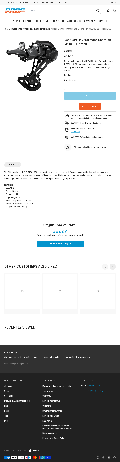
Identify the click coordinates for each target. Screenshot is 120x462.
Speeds (28, 28)
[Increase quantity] (77, 87)
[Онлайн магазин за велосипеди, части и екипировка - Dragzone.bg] (5, 29)
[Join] (114, 363)
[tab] (12, 164)
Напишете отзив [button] (60, 243)
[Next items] (113, 267)
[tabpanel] (60, 190)
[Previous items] (105, 267)
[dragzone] (14, 10)
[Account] (108, 10)
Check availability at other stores (90, 147)
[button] (113, 2)
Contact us (75, 131)
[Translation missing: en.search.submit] (98, 10)
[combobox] (59, 11)
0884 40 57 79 (93, 385)
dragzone (10, 450)
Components (15, 28)
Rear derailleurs (42, 28)
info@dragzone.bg (95, 391)
